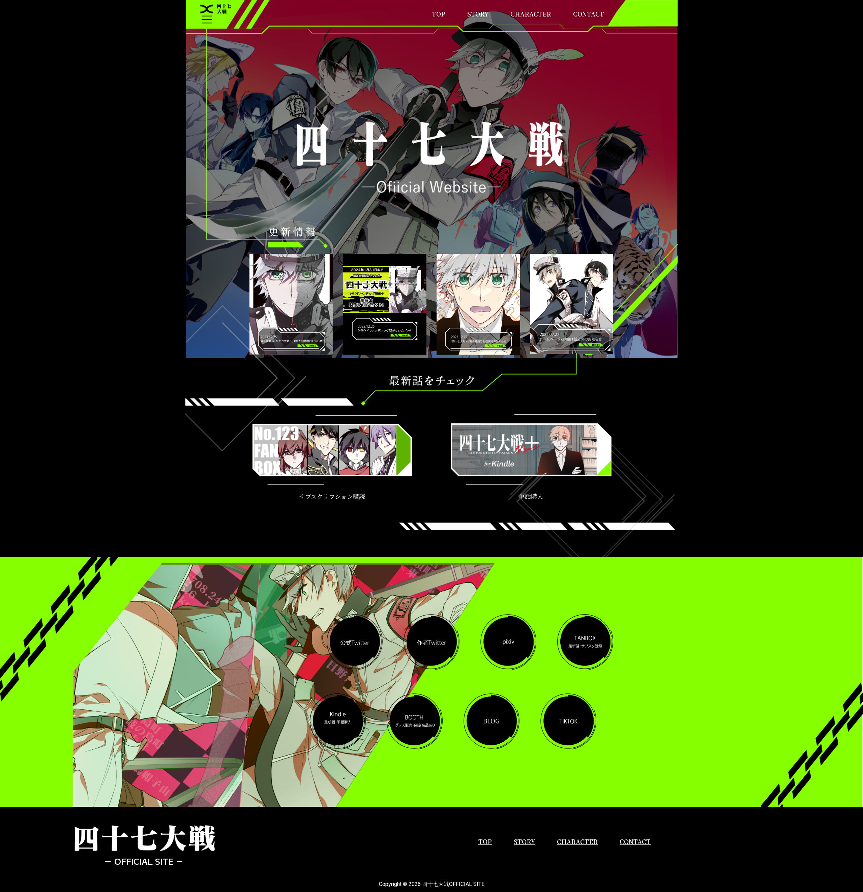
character (530, 13)
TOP (438, 13)
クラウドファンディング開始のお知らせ (384, 285)
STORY (477, 13)
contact (588, 13)
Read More (291, 327)
